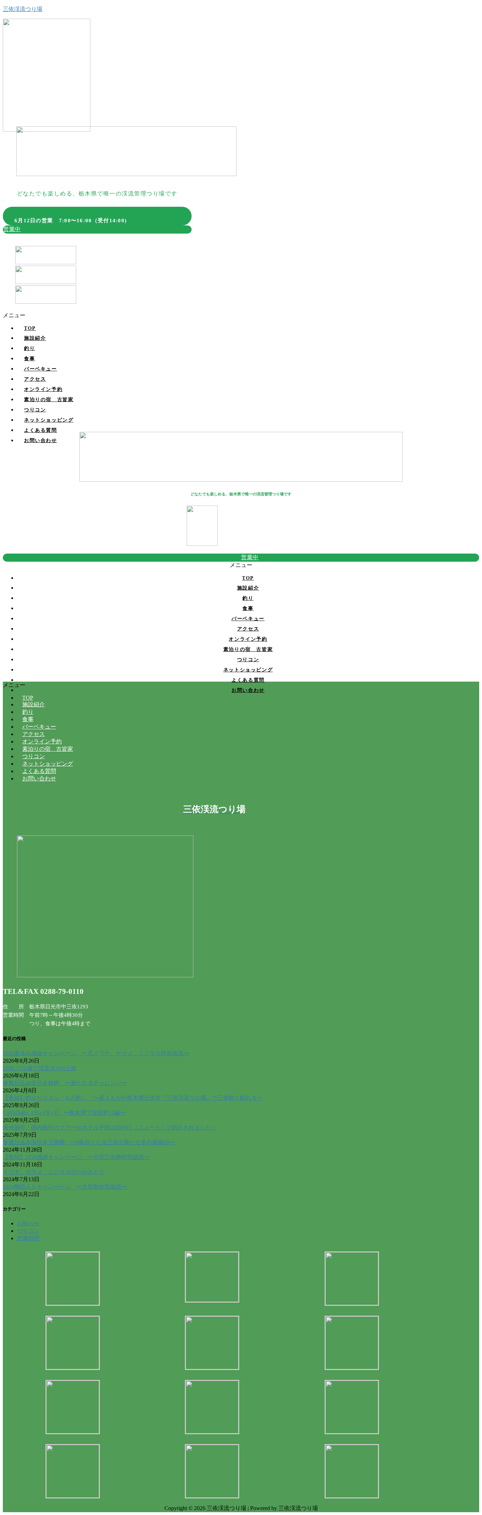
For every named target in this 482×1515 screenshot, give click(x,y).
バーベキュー (40, 369)
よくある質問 (40, 430)
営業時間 (28, 1238)
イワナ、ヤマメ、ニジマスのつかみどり (53, 1172)
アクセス (35, 379)
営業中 (12, 229)
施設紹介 (35, 338)
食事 (29, 358)
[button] (241, 315)
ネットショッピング (48, 420)
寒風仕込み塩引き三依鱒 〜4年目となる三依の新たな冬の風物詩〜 (89, 1142)
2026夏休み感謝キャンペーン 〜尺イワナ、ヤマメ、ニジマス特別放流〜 (96, 1053)
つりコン (35, 409)
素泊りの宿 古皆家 (48, 399)
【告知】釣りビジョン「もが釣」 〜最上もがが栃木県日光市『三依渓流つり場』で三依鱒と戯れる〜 (133, 1098)
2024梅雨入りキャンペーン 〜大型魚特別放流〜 (65, 1187)
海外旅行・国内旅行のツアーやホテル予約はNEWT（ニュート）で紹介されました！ (110, 1127)
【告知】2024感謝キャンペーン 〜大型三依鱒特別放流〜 (76, 1157)
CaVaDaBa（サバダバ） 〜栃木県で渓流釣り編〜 (64, 1113)
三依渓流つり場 (22, 9)
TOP (30, 328)
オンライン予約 (43, 389)
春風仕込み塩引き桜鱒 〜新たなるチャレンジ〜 (65, 1083)
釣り (29, 348)
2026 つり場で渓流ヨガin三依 (39, 1068)
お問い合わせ (40, 440)
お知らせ (28, 1223)
